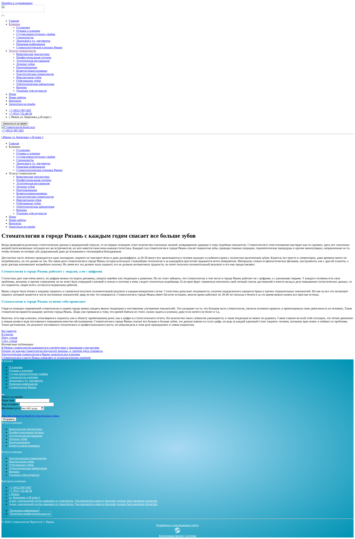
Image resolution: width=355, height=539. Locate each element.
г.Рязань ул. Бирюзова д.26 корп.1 (22, 137)
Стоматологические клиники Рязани (39, 47)
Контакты (15, 100)
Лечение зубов (25, 64)
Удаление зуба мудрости (31, 90)
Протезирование (26, 67)
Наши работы (17, 97)
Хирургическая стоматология (35, 74)
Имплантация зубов (28, 77)
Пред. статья (9, 337)
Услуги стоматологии (22, 50)
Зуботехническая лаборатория (35, 84)
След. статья (9, 341)
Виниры (21, 87)
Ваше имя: (8, 400)
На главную (8, 331)
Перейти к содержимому (17, 3)
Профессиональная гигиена (33, 57)
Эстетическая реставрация (33, 60)
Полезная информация (24, 510)
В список (7, 334)
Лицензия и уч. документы (33, 40)
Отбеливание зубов (28, 80)
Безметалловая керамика (31, 70)
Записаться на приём (22, 104)
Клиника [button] (14, 146)
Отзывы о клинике (28, 30)
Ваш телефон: (10, 404)
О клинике (23, 27)
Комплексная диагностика (33, 54)
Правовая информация (30, 44)
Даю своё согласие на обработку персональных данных (30, 415)
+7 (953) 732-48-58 (20, 113)
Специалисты (25, 37)
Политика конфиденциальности (30, 513)
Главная (14, 20)
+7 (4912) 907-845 (20, 110)
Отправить (9, 419)
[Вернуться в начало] (22, 11)
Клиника (14, 24)
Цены (12, 94)
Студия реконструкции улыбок (35, 34)
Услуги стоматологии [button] (22, 173)
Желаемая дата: (11, 408)
